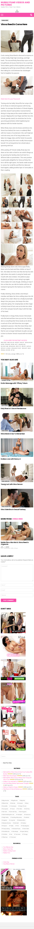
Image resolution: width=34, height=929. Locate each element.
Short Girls (27, 348)
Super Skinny (24, 831)
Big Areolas (6, 800)
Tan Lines (17, 834)
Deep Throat (20, 342)
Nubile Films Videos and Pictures (15, 3)
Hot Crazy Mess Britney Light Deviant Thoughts (16, 783)
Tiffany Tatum (6, 380)
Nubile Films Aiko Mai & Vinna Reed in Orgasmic (15, 543)
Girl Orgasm (6, 344)
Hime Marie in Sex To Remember (13, 434)
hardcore (27, 814)
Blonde (4, 342)
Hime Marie (5, 431)
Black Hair (5, 803)
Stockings (15, 831)
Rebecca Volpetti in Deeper (10, 787)
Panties (24, 823)
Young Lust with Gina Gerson (12, 484)
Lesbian (27, 817)
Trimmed (13, 837)
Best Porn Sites (7, 763)
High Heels (5, 817)
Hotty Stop (6, 862)
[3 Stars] (3, 353)
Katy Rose (5, 405)
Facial (13, 809)
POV (18, 826)
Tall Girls (5, 834)
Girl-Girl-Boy (13, 811)
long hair (5, 346)
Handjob (22, 344)
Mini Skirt (16, 823)
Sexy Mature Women (9, 864)
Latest (17, 11)
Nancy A (4, 456)
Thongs (25, 834)
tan (13, 350)
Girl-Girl (5, 811)
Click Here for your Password (10, 99)
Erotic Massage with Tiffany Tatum (14, 383)
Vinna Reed (17, 519)
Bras (27, 803)
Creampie (13, 806)
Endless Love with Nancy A (11, 459)
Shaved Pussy (17, 348)
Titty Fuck (5, 837)
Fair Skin (20, 809)
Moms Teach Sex (8, 849)
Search (31, 15)
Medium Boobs (7, 823)
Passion (12, 346)
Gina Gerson (5, 481)
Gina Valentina (6, 506)
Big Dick (23, 800)
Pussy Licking (6, 348)
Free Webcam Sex (8, 847)
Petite (19, 346)
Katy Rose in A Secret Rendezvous (13, 408)
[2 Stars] (2, 353)
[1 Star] (1, 353)
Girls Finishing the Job (8, 814)
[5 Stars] (5, 353)
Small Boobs (6, 350)
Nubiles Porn (6, 853)
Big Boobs (15, 800)
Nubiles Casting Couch (9, 851)
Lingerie (5, 820)
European (29, 342)
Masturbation (21, 820)
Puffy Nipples (27, 346)
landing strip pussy (17, 817)
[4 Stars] (4, 353)
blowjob (11, 342)
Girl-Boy (15, 344)
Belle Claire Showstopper (10, 776)
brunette (5, 806)
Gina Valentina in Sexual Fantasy (13, 509)
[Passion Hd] (14, 915)
